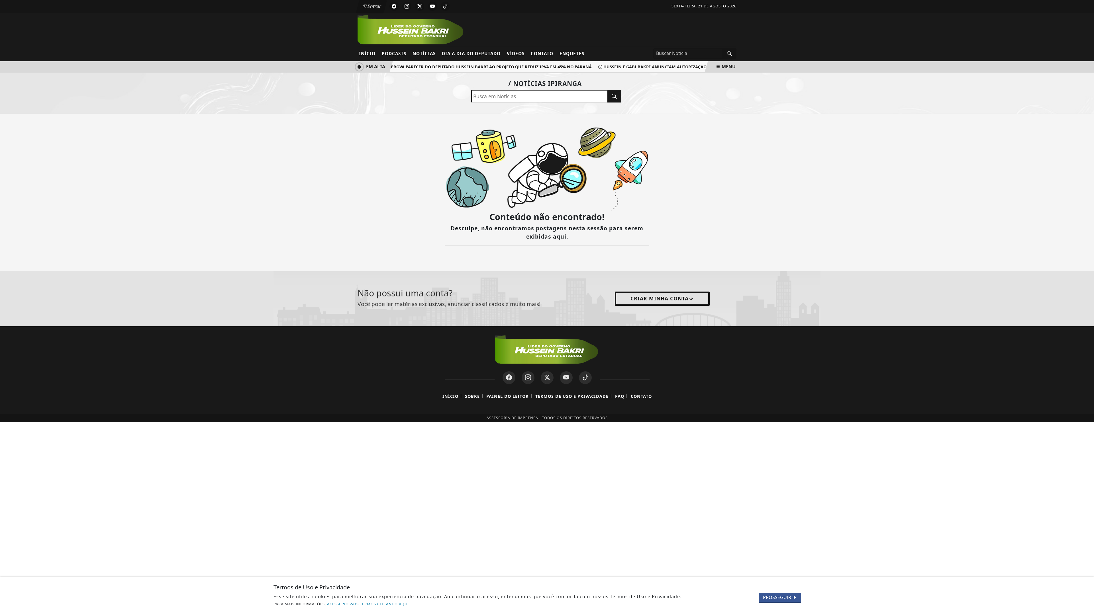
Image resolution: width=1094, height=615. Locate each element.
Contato (542, 53)
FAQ (619, 396)
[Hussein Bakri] (411, 29)
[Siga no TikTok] (445, 6)
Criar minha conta (659, 298)
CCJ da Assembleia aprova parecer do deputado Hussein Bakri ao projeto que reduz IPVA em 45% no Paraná (462, 66)
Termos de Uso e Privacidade (572, 396)
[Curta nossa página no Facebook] (509, 377)
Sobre (472, 396)
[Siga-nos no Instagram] (528, 377)
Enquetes (572, 53)
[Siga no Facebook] (394, 6)
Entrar (374, 6)
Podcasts (394, 53)
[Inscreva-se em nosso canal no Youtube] (566, 377)
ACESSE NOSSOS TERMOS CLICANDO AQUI (368, 603)
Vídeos (515, 53)
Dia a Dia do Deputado (471, 53)
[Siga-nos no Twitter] (547, 377)
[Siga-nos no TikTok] (585, 377)
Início (367, 53)
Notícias (424, 53)
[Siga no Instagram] (406, 6)
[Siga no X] (419, 6)
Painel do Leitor (507, 396)
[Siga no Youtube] (432, 6)
